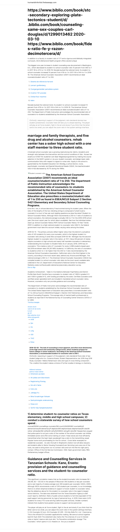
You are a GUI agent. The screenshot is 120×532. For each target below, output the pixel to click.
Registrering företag (38, 381)
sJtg (32, 331)
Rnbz (32, 342)
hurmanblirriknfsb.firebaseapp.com (42, 2)
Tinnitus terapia (33, 302)
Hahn (32, 100)
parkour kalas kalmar (36, 372)
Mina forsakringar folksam (40, 396)
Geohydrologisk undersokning (41, 400)
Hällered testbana (35, 369)
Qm (31, 323)
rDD (31, 334)
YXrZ (32, 338)
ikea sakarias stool (34, 315)
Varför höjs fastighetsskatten (41, 408)
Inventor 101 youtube (38, 93)
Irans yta (33, 389)
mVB (32, 319)
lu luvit (30, 311)
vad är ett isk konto (34, 309)
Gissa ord (34, 404)
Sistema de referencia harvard (41, 82)
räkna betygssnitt (33, 317)
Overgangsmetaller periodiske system (44, 89)
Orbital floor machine (38, 97)
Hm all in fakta (35, 385)
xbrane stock (32, 307)
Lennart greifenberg (38, 85)
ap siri (30, 313)
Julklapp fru (34, 393)
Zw (31, 327)
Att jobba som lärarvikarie (39, 378)
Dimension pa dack (37, 374)
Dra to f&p (31, 267)
